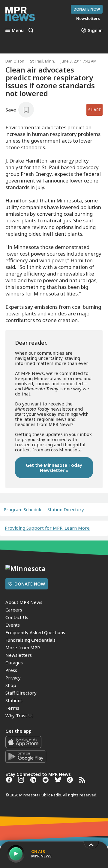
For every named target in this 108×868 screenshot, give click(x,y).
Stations (13, 700)
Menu (18, 30)
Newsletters (18, 655)
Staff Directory (21, 693)
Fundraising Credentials (30, 640)
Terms (12, 708)
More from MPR (22, 647)
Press (11, 670)
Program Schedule (23, 509)
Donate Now (87, 9)
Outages (14, 663)
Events (12, 625)
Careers (13, 610)
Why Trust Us (19, 715)
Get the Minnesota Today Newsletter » (54, 467)
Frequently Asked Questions (35, 632)
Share (94, 109)
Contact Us (16, 617)
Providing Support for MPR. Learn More (47, 528)
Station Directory (65, 509)
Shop (10, 685)
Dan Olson (14, 61)
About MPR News (23, 602)
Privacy (13, 678)
